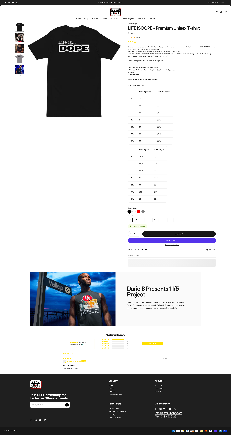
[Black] (129, 211)
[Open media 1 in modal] (74, 71)
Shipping (112, 414)
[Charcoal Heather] (134, 211)
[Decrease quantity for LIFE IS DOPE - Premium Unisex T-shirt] (130, 234)
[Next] (117, 75)
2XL (155, 220)
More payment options (172, 245)
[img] (67, 358)
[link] (166, 416)
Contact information (116, 395)
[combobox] (218, 2)
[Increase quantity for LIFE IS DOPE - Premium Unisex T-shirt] (139, 234)
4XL (170, 220)
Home (111, 385)
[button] (132, 42)
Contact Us (159, 388)
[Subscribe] (67, 405)
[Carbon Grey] (143, 211)
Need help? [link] (212, 249)
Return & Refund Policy (117, 411)
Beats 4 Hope (132, 24)
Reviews (158, 392)
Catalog (112, 392)
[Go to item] (19, 27)
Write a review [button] (152, 344)
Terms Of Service (115, 418)
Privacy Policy (114, 408)
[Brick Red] (138, 211)
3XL (163, 220)
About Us (158, 385)
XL (148, 220)
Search (111, 388)
